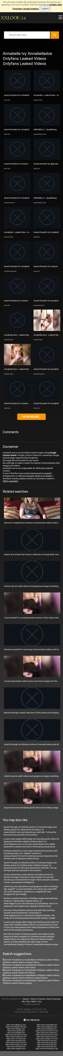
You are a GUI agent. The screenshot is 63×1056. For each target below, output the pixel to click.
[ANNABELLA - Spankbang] (46, 125)
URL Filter (26, 1001)
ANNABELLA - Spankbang (45, 129)
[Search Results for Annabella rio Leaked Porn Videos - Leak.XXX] (17, 90)
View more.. (31, 416)
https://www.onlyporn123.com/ (47, 1039)
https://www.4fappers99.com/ (16, 1027)
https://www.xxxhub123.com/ (16, 1043)
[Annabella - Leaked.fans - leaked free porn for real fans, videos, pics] (17, 227)
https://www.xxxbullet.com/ (16, 1041)
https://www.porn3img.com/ (47, 1045)
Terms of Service (37, 999)
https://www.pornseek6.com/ (47, 1033)
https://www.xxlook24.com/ (16, 1049)
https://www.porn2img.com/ (47, 1043)
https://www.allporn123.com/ (47, 1037)
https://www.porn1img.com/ (47, 1041)
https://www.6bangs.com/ (16, 1029)
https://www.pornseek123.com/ (47, 1031)
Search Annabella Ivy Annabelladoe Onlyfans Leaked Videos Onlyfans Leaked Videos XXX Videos (31, 966)
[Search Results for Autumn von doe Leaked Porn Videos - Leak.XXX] (17, 159)
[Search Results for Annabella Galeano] (17, 261)
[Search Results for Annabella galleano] (17, 193)
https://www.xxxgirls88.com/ (47, 1025)
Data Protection (53, 999)
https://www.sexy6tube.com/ (47, 1027)
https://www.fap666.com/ (16, 1033)
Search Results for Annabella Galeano (21, 266)
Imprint (26, 999)
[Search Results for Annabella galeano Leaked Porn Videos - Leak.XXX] (17, 125)
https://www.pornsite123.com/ (16, 1035)
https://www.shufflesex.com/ (16, 1037)
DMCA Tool (36, 1001)
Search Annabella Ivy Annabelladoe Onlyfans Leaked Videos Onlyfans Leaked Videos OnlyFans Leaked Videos (31, 976)
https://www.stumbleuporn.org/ (47, 1049)
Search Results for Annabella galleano (21, 198)
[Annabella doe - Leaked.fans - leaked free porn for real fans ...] (17, 330)
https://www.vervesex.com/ (16, 1039)
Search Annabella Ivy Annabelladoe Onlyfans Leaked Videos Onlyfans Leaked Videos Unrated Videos (31, 961)
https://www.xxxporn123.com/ (16, 1045)
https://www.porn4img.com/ (47, 1047)
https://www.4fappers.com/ (16, 1025)
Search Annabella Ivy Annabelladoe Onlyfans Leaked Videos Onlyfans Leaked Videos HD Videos (31, 971)
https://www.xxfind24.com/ (16, 1047)
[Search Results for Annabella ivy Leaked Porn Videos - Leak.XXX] (46, 227)
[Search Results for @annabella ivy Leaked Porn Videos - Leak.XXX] (46, 159)
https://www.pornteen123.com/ (47, 1035)
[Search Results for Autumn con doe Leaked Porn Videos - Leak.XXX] (17, 296)
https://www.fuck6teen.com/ (47, 1029)
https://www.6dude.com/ (16, 1031)
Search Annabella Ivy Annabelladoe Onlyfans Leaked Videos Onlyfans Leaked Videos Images (31, 981)
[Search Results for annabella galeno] (46, 296)
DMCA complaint (10, 481)
